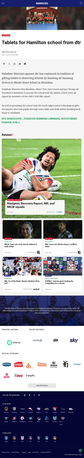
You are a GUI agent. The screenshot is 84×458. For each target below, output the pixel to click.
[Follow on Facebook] (29, 395)
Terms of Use (6, 452)
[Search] (81, 3)
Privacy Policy (15, 452)
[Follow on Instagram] (39, 395)
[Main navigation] (3, 3)
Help (29, 452)
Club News (6, 35)
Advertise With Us (46, 452)
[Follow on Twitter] (34, 395)
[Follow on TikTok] (25, 395)
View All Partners (42, 385)
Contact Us (35, 452)
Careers (24, 452)
